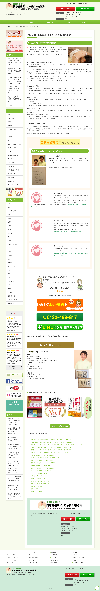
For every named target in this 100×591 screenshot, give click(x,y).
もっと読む (86, 165)
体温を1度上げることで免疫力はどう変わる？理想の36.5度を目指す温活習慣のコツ (53, 442)
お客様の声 (50, 22)
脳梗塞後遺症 (11, 233)
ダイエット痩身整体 (13, 299)
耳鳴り (9, 288)
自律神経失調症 (12, 211)
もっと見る (11, 105)
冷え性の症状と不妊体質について (39, 491)
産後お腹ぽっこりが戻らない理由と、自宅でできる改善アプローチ (14, 487)
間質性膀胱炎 (11, 266)
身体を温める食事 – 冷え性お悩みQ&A (41, 465)
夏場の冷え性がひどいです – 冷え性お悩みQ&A (43, 468)
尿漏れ (9, 273)
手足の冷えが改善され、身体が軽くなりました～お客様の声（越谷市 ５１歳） (51, 447)
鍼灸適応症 (11, 303)
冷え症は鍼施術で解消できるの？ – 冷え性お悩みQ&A (45, 457)
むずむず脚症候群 (12, 244)
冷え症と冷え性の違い (36, 486)
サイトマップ (11, 173)
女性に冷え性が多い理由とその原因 (40, 483)
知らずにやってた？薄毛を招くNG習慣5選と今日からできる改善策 (14, 446)
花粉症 (9, 236)
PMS (9, 248)
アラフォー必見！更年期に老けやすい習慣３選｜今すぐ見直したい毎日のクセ (14, 479)
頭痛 (9, 207)
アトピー (10, 270)
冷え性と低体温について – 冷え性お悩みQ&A (42, 470)
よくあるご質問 (12, 129)
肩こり (9, 259)
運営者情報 (11, 181)
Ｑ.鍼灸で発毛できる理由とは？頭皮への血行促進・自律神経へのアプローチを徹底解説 (14, 430)
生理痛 (9, 240)
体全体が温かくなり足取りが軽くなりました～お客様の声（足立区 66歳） (51, 452)
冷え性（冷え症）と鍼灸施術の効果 (40, 481)
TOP (14, 22)
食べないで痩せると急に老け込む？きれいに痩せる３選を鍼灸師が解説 (14, 463)
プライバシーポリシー (13, 184)
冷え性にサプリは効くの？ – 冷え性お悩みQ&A (43, 463)
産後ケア (10, 277)
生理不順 (10, 222)
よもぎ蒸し (11, 151)
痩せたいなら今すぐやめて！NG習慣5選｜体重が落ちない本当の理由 (14, 470)
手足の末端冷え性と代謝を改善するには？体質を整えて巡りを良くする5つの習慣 (52, 439)
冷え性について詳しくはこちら (60, 426)
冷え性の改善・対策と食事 (38, 478)
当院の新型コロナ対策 (13, 170)
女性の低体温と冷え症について (39, 476)
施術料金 (32, 22)
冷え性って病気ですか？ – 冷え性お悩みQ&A (42, 460)
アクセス (67, 22)
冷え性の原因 (34, 489)
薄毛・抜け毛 (11, 296)
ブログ (9, 140)
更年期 (9, 218)
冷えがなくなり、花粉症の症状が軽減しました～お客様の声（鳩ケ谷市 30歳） (51, 450)
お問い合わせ (85, 22)
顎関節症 (10, 255)
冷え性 (13, 26)
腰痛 (9, 284)
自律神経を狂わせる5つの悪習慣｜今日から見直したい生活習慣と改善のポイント (14, 495)
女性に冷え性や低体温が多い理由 (39, 473)
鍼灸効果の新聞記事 (13, 155)
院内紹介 (10, 125)
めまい (9, 203)
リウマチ (10, 229)
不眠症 (9, 214)
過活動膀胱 (11, 262)
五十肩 (9, 225)
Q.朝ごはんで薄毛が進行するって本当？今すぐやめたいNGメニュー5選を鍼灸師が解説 (14, 455)
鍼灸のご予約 (11, 162)
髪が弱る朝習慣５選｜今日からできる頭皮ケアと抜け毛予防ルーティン (14, 439)
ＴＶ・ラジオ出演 (12, 158)
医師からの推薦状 (12, 147)
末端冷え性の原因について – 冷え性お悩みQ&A (43, 455)
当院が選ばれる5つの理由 (14, 144)
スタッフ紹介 (11, 118)
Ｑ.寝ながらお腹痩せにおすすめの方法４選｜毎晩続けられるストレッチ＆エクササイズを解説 (14, 421)
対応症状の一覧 (12, 177)
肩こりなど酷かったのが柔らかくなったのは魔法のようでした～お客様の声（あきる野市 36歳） (56, 444)
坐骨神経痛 (11, 281)
